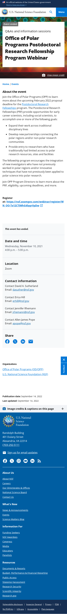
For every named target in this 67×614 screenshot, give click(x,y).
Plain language (47, 609)
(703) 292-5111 (10, 445)
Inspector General (34, 604)
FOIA (57, 604)
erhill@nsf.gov (21, 301)
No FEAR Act (8, 609)
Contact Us (8, 497)
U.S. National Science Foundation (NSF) (25, 374)
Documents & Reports (13, 568)
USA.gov (20, 609)
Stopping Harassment (13, 582)
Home (5, 84)
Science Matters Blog (13, 519)
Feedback (63, 369)
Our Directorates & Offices (16, 487)
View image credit (56, 75)
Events (15, 84)
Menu (61, 12)
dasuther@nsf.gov (23, 289)
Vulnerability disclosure (13, 604)
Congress (7, 541)
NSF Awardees (9, 537)
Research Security (11, 586)
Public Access (9, 577)
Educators (7, 550)
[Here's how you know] (33, 4)
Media (5, 546)
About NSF (7, 478)
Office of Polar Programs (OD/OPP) (22, 369)
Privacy (48, 604)
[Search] (51, 12)
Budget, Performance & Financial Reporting (25, 572)
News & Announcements (15, 510)
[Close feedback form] (64, 359)
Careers (6, 483)
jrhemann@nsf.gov (24, 312)
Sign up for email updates (22, 452)
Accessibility (32, 609)
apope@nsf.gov (22, 323)
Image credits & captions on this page (30, 408)
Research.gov (9, 595)
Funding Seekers (11, 532)
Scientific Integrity (11, 591)
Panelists (7, 555)
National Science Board (14, 492)
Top (61, 384)
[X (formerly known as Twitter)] (11, 460)
